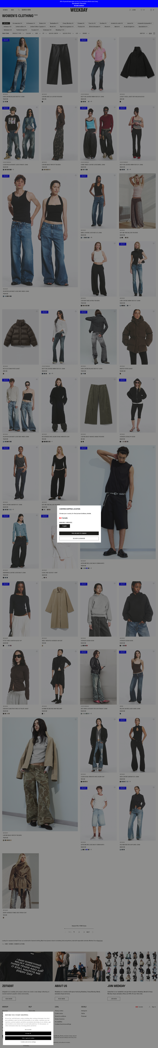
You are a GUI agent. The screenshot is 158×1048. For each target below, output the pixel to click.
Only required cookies (28, 1038)
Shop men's (83, 3)
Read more (28, 1029)
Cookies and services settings (28, 1042)
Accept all (28, 1033)
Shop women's (75, 3)
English (65, 526)
